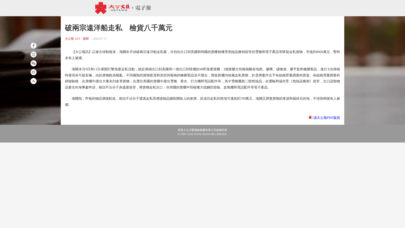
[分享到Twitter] (33, 54)
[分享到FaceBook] (33, 45)
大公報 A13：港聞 (77, 38)
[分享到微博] (33, 72)
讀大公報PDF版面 (326, 117)
